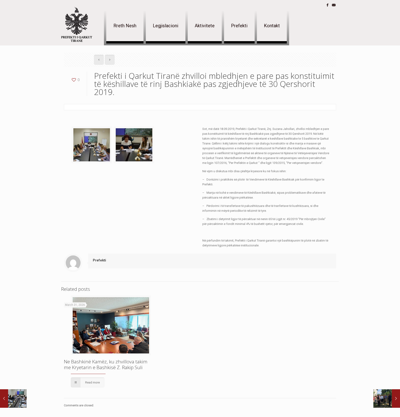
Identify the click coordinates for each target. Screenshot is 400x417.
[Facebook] (327, 5)
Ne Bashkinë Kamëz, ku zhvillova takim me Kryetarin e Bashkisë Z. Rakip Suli (105, 364)
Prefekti (99, 260)
